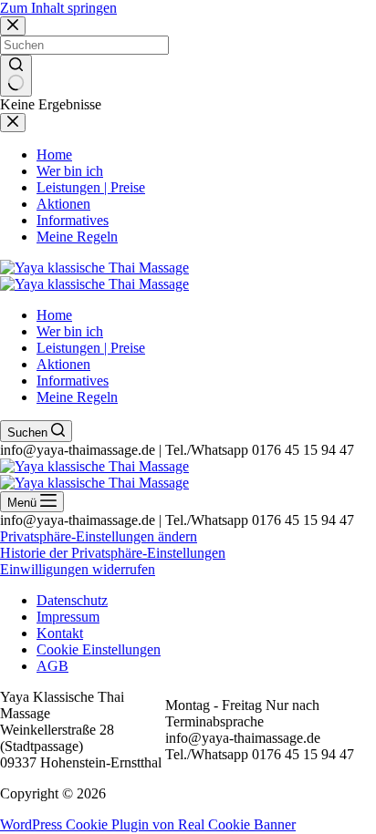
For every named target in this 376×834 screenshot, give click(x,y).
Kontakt (60, 633)
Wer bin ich (70, 331)
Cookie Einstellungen (99, 649)
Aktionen (63, 364)
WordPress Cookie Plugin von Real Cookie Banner (148, 824)
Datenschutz (72, 600)
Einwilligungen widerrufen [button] (77, 569)
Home (54, 315)
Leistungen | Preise (91, 347)
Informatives (73, 380)
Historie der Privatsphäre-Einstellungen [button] (112, 553)
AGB (52, 666)
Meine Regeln (77, 397)
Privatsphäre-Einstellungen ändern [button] (98, 536)
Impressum (68, 616)
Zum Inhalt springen (58, 7)
